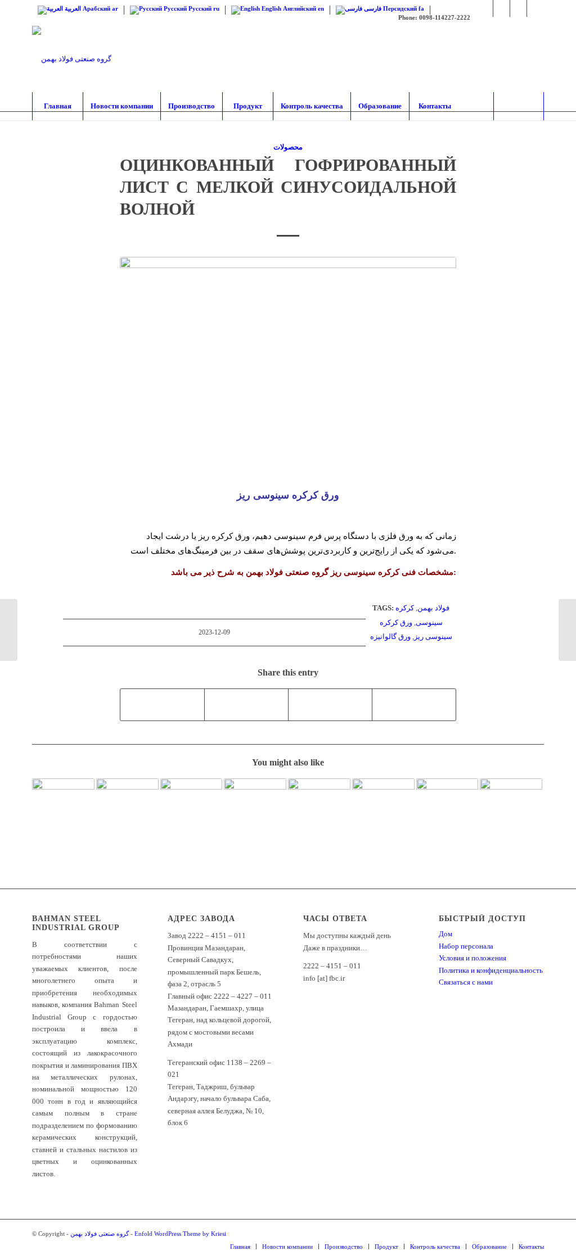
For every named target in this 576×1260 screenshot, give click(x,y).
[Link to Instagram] (484, 8)
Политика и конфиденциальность (491, 970)
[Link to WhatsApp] (501, 8)
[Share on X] (246, 704)
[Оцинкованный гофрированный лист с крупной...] (8, 630)
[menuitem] (57, 106)
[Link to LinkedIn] (518, 8)
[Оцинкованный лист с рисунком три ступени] (63, 801)
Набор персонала (466, 946)
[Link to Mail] (535, 8)
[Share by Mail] (414, 704)
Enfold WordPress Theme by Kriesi (180, 1233)
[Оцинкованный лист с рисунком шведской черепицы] (511, 798)
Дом (445, 934)
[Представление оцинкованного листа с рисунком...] (567, 630)
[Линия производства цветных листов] (191, 799)
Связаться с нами (466, 982)
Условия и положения (472, 958)
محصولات (288, 147)
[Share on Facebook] (162, 704)
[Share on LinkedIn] (330, 704)
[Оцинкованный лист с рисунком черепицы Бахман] (447, 798)
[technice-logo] (71, 59)
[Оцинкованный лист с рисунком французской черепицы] (319, 798)
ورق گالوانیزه (390, 636)
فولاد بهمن (433, 608)
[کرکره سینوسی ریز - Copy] (288, 370)
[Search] (518, 106)
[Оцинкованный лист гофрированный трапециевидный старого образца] (383, 798)
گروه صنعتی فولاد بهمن (99, 1233)
